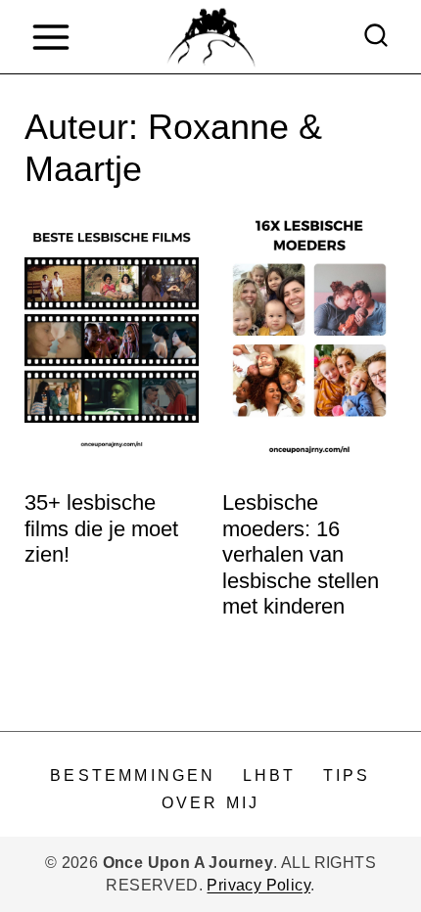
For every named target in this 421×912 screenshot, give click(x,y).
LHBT (270, 775)
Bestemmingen (132, 775)
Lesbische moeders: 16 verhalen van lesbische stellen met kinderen (300, 554)
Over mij (211, 803)
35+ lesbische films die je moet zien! (101, 528)
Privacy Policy (258, 885)
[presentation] (111, 340)
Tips (347, 775)
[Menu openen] (50, 37)
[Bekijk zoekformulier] (376, 37)
